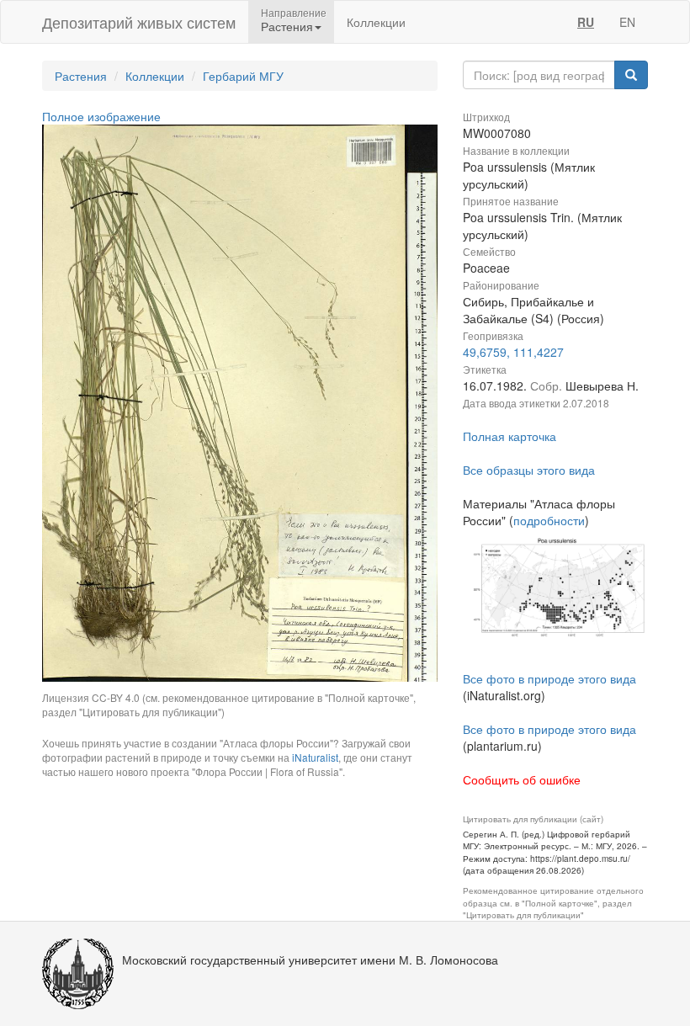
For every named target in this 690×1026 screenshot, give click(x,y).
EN (627, 21)
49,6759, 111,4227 (513, 351)
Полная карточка (509, 436)
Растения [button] (287, 26)
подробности (549, 520)
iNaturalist (315, 757)
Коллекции (376, 21)
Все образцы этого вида (529, 469)
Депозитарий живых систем (139, 22)
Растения (81, 75)
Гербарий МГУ (243, 75)
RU (585, 21)
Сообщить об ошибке (522, 779)
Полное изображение (101, 116)
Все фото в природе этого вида (549, 678)
